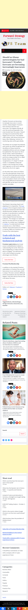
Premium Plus (6, 588)
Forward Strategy (14, 35)
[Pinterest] (17, 297)
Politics (5, 580)
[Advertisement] (14, 14)
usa (21, 304)
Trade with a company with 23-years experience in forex (13, 553)
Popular (5, 583)
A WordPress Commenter (10, 551)
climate (9, 302)
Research (5, 300)
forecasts (10, 304)
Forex (4, 578)
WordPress (22, 604)
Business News (7, 569)
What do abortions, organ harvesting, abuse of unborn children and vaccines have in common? (14, 342)
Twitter (5, 289)
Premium (5, 586)
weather (5, 305)
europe (5, 304)
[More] (20, 297)
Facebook (19, 287)
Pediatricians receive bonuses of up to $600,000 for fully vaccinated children (13, 408)
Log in (4, 597)
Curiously (5, 575)
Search (5, 430)
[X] (11, 297)
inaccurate (17, 304)
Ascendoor (10, 604)
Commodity (6, 572)
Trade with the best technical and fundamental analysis (12, 238)
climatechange (16, 302)
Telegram (12, 287)
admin (20, 70)
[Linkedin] (14, 297)
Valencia (6, 224)
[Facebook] (8, 297)
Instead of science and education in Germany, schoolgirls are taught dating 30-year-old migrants (14, 497)
